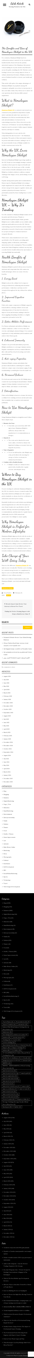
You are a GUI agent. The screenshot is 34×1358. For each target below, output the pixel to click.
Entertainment (8, 814)
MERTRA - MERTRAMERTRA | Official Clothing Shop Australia (16, 1067)
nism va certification (10, 1089)
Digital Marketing (9, 801)
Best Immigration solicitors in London (15, 1034)
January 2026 (7, 699)
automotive (22, 1024)
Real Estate (7, 863)
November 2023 (8, 782)
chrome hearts (18, 1037)
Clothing (6, 1040)
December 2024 (8, 742)
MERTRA (6, 1063)
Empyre (6, 1047)
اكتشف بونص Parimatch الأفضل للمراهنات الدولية (17, 658)
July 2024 (6, 759)
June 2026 (6, 683)
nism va (25, 1086)
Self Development (9, 867)
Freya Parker (7, 593)
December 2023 (8, 778)
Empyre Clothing (18, 1047)
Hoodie (26, 1058)
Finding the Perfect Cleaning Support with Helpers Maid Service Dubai (17, 613)
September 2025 (8, 712)
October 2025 (8, 709)
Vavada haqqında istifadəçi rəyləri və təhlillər (17, 1310)
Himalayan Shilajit (8, 588)
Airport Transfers (9, 1024)
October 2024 (8, 749)
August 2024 (7, 755)
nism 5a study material (10, 1078)
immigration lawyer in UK (11, 1060)
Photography (7, 857)
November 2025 (8, 706)
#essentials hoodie (23, 1022)
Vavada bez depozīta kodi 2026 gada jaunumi (16, 1247)
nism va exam (25, 1089)
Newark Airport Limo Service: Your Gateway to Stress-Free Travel (15, 605)
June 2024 (6, 762)
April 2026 (7, 689)
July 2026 (6, 679)
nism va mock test (9, 1091)
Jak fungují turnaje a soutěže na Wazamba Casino (18, 649)
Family (5, 821)
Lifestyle (6, 844)
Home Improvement (9, 837)
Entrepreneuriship (9, 817)
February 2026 (8, 696)
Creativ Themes (23, 1355)
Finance (6, 827)
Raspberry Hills (23, 1099)
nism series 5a (8, 1084)
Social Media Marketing (10, 873)
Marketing (7, 850)
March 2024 (7, 772)
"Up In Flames (8, 1022)
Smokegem (7, 1107)
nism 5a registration (10, 1076)
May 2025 (6, 726)
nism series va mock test (11, 1086)
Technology (7, 880)
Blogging (6, 794)
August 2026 (7, 676)
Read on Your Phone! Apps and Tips (14, 1339)
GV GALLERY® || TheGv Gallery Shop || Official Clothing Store (16, 1054)
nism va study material (10, 1097)
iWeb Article (17, 3)
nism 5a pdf (25, 1073)
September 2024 (8, 752)
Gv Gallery (16, 1050)
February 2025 (8, 735)
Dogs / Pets (7, 804)
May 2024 (6, 765)
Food (5, 830)
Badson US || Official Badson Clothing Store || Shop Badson (16, 1028)
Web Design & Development (12, 886)
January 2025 (7, 739)
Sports (6, 877)
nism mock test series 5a (11, 1081)
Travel (5, 883)
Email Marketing (8, 811)
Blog (8, 595)
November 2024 (8, 745)
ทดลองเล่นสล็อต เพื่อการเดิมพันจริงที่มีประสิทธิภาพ (17, 1307)
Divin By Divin (25, 1045)
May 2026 (6, 686)
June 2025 (6, 722)
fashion (6, 1050)
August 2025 (7, 716)
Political (6, 860)
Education (6, 807)
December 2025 (8, 702)
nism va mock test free (11, 1094)
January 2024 (7, 775)
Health (6, 1058)
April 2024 (7, 768)
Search (5, 622)
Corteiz (16, 1040)
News (5, 854)
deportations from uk (10, 1045)
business (6, 1037)
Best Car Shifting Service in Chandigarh (15, 1290)
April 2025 (7, 729)
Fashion (6, 824)
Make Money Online (9, 847)
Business (6, 798)
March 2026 (7, 693)
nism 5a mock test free (10, 1073)
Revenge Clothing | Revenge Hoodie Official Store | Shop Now (15, 1103)
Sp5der (17, 1107)
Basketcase (7, 1032)
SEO (5, 870)
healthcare (16, 1058)
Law (5, 840)
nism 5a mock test (9, 1071)
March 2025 (7, 732)
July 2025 (6, 719)
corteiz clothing (9, 1042)
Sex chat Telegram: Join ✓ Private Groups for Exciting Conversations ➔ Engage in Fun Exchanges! (17, 1272)
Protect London (9, 1099)
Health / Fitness (8, 834)
